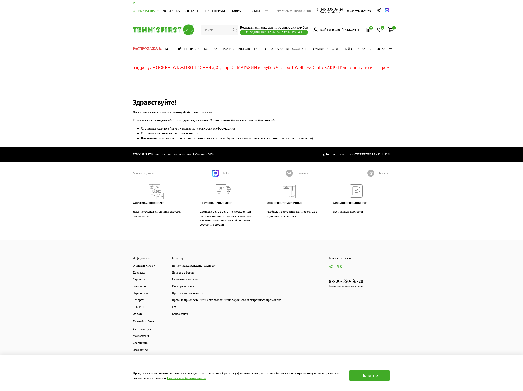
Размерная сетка (183, 286)
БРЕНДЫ (253, 11)
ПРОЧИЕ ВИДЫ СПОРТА (239, 49)
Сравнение (140, 343)
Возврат (236, 11)
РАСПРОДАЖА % (147, 48)
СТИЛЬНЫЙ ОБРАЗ (346, 49)
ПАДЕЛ (208, 49)
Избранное (140, 350)
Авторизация (142, 329)
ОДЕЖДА (272, 49)
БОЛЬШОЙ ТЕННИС (180, 49)
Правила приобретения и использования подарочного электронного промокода (226, 300)
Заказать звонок (358, 11)
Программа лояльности (188, 293)
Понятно (369, 375)
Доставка (171, 11)
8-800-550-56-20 (330, 9)
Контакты (192, 11)
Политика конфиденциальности (194, 265)
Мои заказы (141, 336)
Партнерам (215, 11)
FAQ (174, 307)
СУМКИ (319, 49)
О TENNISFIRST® (146, 11)
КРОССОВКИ (296, 49)
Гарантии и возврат (185, 279)
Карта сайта (180, 314)
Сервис (375, 49)
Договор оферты (183, 272)
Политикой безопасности (186, 378)
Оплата (138, 314)
